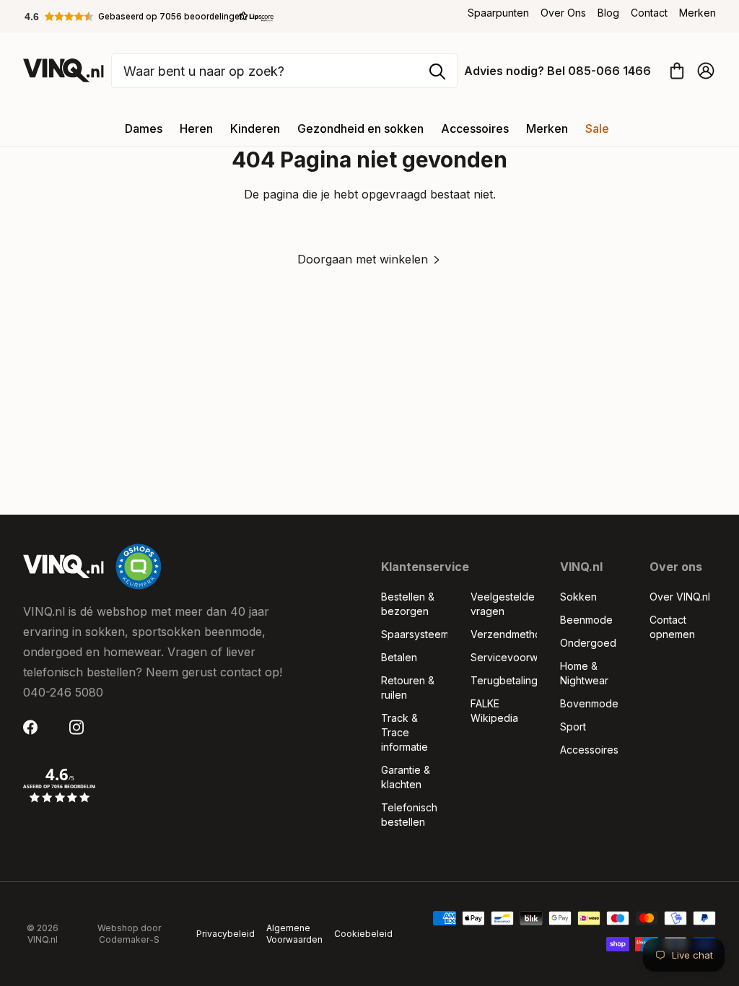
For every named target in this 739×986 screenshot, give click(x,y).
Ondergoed (588, 643)
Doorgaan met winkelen (362, 259)
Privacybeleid (225, 933)
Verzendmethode (504, 634)
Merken (697, 12)
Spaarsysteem (414, 634)
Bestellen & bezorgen (407, 603)
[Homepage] (63, 70)
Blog (608, 12)
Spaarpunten (498, 12)
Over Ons (563, 12)
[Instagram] (80, 727)
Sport (573, 726)
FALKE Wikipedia (494, 710)
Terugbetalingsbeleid (504, 680)
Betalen (399, 657)
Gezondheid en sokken (360, 128)
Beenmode (586, 620)
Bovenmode (589, 703)
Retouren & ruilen (407, 687)
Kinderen (255, 128)
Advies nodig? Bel (557, 71)
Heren (196, 128)
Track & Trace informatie (404, 732)
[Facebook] (34, 727)
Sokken (578, 596)
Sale (597, 128)
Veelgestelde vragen (503, 603)
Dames (143, 128)
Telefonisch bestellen (409, 814)
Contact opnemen (672, 627)
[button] (149, 16)
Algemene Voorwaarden (294, 933)
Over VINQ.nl (680, 596)
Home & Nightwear (584, 673)
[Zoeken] (437, 71)
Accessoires (475, 128)
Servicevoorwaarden (504, 657)
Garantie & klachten (405, 777)
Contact (649, 12)
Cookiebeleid (363, 933)
